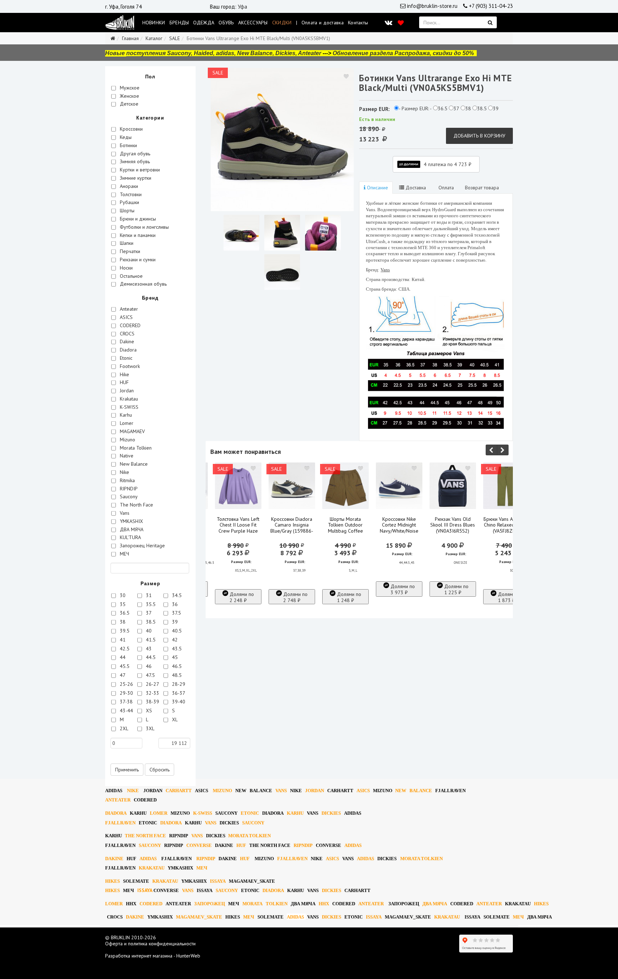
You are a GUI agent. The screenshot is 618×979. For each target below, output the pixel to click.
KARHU (138, 813)
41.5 (150, 639)
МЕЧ (123, 554)
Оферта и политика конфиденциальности (150, 943)
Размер (150, 583)
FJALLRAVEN (450, 790)
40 (148, 630)
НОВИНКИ (153, 22)
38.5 (150, 622)
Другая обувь (134, 153)
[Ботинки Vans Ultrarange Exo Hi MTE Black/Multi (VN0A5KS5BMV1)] (282, 139)
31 (148, 595)
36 (174, 604)
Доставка (415, 187)
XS (148, 710)
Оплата (445, 187)
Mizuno (126, 439)
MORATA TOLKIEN (249, 835)
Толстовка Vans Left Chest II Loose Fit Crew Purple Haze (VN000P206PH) (238, 528)
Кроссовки (130, 129)
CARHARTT (179, 790)
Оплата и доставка (322, 22)
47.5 (149, 675)
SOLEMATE (136, 881)
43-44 (125, 710)
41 (122, 639)
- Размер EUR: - (415, 109)
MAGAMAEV (131, 431)
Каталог (154, 38)
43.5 (176, 648)
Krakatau (128, 399)
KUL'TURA (129, 537)
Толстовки (130, 194)
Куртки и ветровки (139, 169)
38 (122, 622)
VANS (281, 790)
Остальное (130, 276)
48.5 (176, 675)
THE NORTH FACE (145, 835)
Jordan (126, 390)
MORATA (252, 903)
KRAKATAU (152, 868)
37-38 (125, 701)
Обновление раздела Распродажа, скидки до (403, 53)
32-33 (151, 693)
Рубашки (128, 202)
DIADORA (116, 813)
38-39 (151, 701)
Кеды (125, 137)
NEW (240, 790)
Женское (128, 96)
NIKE (133, 790)
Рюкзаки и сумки (137, 259)
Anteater (128, 309)
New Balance (133, 464)
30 (122, 595)
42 (174, 639)
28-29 (178, 684)
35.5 (150, 604)
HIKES (112, 881)
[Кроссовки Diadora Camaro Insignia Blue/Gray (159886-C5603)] (292, 485)
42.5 (123, 648)
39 (174, 622)
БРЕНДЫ (179, 22)
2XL (123, 728)
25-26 (125, 684)
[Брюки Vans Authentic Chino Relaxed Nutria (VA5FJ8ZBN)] (506, 485)
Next (503, 450)
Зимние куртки (134, 178)
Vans (123, 513)
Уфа (242, 6)
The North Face (135, 504)
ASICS (125, 317)
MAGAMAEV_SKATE (252, 881)
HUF (123, 382)
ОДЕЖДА (203, 22)
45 (174, 657)
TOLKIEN (277, 903)
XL (174, 719)
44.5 (150, 657)
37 (148, 613)
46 (148, 666)
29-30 (125, 693)
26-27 (151, 684)
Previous (491, 450)
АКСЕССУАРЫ (253, 22)
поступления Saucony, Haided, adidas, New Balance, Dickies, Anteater (223, 53)
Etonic (125, 358)
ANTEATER (118, 800)
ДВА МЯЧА (130, 529)
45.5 (123, 666)
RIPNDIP (128, 488)
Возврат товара (482, 187)
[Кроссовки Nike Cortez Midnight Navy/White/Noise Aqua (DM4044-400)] (399, 485)
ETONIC (250, 813)
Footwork (129, 366)
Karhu (125, 415)
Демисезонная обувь (142, 284)
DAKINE (224, 845)
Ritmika (126, 480)
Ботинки (127, 145)
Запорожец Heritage (141, 545)
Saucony (128, 496)
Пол (150, 76)
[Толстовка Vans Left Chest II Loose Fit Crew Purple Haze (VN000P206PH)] (238, 485)
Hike (123, 374)
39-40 (178, 701)
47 (122, 675)
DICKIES (331, 813)
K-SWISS (128, 407)
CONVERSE (199, 845)
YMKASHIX (130, 521)
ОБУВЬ (226, 22)
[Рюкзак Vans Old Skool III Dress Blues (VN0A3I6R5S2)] (453, 485)
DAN (152, 790)
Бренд (150, 298)
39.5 (123, 630)
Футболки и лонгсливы (143, 227)
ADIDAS (113, 790)
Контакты (358, 22)
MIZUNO (222, 790)
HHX (131, 903)
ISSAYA (218, 881)
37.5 (176, 613)
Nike (123, 472)
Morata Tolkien (135, 448)
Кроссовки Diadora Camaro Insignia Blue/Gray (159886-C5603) (291, 528)
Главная (130, 38)
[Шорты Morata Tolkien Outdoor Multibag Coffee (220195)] (345, 485)
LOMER (158, 813)
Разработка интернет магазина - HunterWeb (152, 956)
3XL (149, 728)
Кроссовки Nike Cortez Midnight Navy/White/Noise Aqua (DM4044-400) (399, 528)
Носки (125, 268)
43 (148, 648)
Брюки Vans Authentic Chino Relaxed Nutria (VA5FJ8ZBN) (506, 525)
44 (122, 657)
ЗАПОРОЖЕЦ (209, 903)
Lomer (125, 423)
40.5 (176, 630)
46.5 (176, 666)
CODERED (129, 325)
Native (125, 455)
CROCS (126, 333)
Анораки (128, 186)
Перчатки (129, 251)
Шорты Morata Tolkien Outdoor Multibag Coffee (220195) (345, 528)
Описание (377, 187)
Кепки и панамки (137, 235)
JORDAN (314, 790)
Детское (128, 104)
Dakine (126, 341)
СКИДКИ (282, 22)
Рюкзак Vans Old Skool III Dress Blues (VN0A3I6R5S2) (452, 525)
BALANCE (261, 790)
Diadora (127, 349)
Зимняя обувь (134, 161)
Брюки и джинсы (137, 218)
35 (122, 604)
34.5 (176, 595)
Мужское (128, 87)
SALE (174, 38)
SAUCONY (226, 813)
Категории (150, 118)
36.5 (123, 613)
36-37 (178, 693)
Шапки (125, 243)
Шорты (126, 210)
